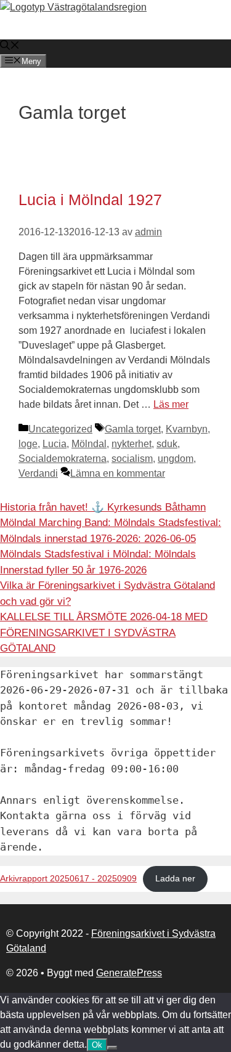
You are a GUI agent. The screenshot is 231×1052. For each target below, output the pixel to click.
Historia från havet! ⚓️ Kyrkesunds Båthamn (103, 507)
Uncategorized (60, 429)
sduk (166, 444)
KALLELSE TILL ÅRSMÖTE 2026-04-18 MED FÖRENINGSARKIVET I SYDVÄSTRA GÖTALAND (104, 632)
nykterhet (131, 444)
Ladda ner (175, 878)
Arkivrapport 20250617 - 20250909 (68, 878)
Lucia (55, 444)
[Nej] (112, 1048)
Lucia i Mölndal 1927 (90, 199)
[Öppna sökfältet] (10, 46)
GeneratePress (129, 973)
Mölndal (89, 444)
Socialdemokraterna (62, 458)
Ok (97, 1045)
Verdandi (38, 473)
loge (28, 444)
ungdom (175, 458)
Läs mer (170, 404)
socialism (132, 458)
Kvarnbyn (187, 429)
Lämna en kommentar (117, 473)
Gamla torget (133, 429)
